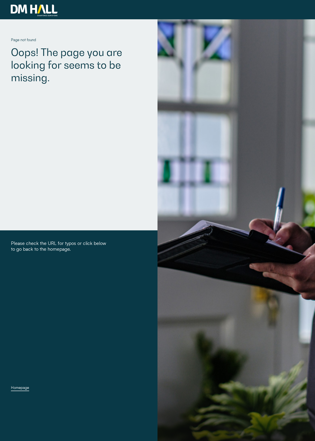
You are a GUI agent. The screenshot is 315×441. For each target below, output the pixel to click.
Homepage (20, 387)
